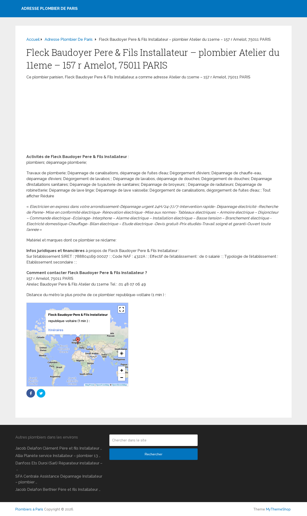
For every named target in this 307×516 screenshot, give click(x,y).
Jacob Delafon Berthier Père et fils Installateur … (57, 489)
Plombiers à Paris (29, 509)
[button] (78, 341)
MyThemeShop (278, 509)
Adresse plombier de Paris (49, 8)
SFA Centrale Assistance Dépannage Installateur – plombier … (58, 479)
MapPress (89, 385)
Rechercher (153, 454)
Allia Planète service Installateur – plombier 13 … (57, 455)
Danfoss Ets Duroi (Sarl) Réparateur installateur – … (58, 466)
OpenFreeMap (102, 385)
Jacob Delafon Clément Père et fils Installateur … (58, 448)
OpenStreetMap (119, 385)
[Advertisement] (153, 118)
